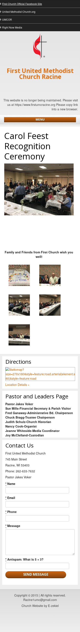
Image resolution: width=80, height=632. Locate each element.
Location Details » (17, 384)
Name (10, 483)
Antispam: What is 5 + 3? (24, 559)
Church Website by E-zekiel (40, 606)
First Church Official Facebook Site (22, 4)
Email (10, 498)
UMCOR (7, 19)
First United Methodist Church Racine (40, 74)
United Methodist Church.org (18, 11)
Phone (11, 512)
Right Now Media (12, 27)
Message (12, 526)
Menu (40, 119)
